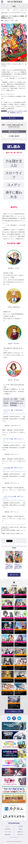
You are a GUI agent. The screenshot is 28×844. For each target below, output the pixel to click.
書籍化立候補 (7, 834)
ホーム (2, 10)
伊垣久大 (7, 20)
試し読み (13, 118)
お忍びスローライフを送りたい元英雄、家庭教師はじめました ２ (18, 567)
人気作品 (20, 829)
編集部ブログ (20, 831)
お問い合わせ (20, 834)
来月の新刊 (7, 829)
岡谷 (17, 20)
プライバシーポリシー (14, 837)
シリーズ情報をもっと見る (14, 711)
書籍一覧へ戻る (14, 574)
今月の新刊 (20, 826)
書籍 (8, 10)
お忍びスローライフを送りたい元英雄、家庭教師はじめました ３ (10, 567)
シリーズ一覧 (7, 831)
